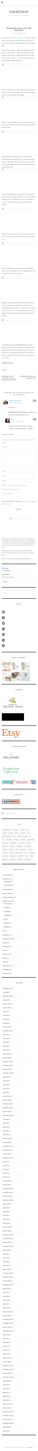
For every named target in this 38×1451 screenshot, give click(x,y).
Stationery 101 (7, 966)
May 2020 (5, 1042)
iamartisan (19, 12)
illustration (30, 839)
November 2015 (7, 1238)
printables (23, 849)
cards (28, 833)
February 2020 (7, 1054)
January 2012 (6, 1408)
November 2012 (7, 1369)
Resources (6, 954)
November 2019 (7, 1065)
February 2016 (7, 1227)
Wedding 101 (6, 969)
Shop (4, 962)
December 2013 (7, 1319)
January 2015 (6, 1269)
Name (4, 471)
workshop (20, 859)
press (16, 849)
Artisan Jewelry (7, 875)
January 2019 (6, 1100)
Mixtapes (5, 942)
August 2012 (6, 1381)
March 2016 (6, 1223)
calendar (22, 833)
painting (12, 846)
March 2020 (6, 1050)
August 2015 (6, 1250)
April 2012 (5, 1396)
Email (4, 476)
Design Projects (7, 901)
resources (5, 852)
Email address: (6, 574)
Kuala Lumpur (21, 842)
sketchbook (31, 852)
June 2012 (5, 1388)
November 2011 (7, 1415)
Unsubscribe (7, 570)
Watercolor (12, 859)
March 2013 (6, 1354)
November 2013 (7, 1323)
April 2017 (5, 1173)
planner (5, 849)
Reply (34, 400)
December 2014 (7, 1273)
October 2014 (6, 1281)
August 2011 (6, 1427)
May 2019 (5, 1088)
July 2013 (5, 1338)
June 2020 (5, 1038)
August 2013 (6, 1335)
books (4, 370)
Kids (5, 919)
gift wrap (9, 839)
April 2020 (5, 1046)
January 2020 (6, 1057)
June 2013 (5, 1342)
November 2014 (7, 1277)
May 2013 (5, 1346)
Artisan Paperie (6, 829)
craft (14, 836)
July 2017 (5, 1161)
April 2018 (5, 1131)
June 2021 (5, 1015)
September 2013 (7, 1331)
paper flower (19, 846)
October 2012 (6, 1373)
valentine (5, 859)
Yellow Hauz (27, 859)
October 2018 (6, 1111)
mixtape (29, 842)
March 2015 (6, 1265)
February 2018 (7, 1138)
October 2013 (6, 1327)
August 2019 (6, 1077)
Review (14, 33)
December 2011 (7, 1411)
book (6, 122)
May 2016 (5, 1215)
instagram (5, 842)
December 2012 (7, 1365)
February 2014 (7, 1311)
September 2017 (7, 1158)
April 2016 (5, 1219)
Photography (6, 946)
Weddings (6, 927)
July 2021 (5, 1011)
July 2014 (5, 1292)
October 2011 (6, 1419)
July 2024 (5, 992)
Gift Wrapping (18, 58)
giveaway (16, 839)
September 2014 (7, 1285)
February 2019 (7, 1096)
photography (28, 846)
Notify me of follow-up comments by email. (15, 485)
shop (25, 852)
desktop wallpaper (22, 836)
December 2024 (7, 988)
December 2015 (7, 1235)
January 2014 (6, 1315)
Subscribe (6, 568)
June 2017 (5, 1165)
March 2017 (6, 1177)
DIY (30, 836)
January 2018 (6, 1142)
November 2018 (7, 1108)
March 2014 (6, 1308)
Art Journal (15, 829)
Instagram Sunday (8, 939)
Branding (6, 907)
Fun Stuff (6, 911)
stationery (12, 856)
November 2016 (7, 1192)
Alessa (8, 352)
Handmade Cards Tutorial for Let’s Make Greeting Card (9, 378)
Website (4, 481)
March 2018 (6, 1134)
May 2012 (5, 1392)
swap (26, 856)
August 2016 (6, 1204)
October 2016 (6, 1196)
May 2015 (5, 1261)
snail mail (5, 856)
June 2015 (5, 1258)
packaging (5, 846)
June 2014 (5, 1296)
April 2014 (5, 1304)
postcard (11, 849)
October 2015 (6, 1242)
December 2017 (7, 1146)
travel (31, 856)
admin (13, 419)
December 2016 (7, 1188)
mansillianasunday (15, 400)
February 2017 (7, 1181)
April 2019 (5, 1092)
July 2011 (5, 1431)
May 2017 (5, 1169)
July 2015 (5, 1254)
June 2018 (5, 1123)
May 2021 (5, 1019)
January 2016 (6, 1231)
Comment (5, 447)
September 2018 (7, 1115)
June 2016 (5, 1211)
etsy (4, 839)
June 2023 (5, 1000)
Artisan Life (6, 879)
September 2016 (7, 1200)
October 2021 (6, 1008)
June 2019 (5, 1084)
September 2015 (7, 1246)
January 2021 (6, 1027)
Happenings (7, 881)
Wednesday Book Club (17, 38)
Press (4, 950)
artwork (23, 829)
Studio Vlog (20, 856)
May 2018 (5, 1127)
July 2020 (5, 1034)
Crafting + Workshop (8, 897)
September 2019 (7, 1073)
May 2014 (5, 1300)
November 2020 (7, 1031)
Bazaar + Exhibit (7, 893)
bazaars (5, 833)
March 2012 (6, 1400)
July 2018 (5, 1119)
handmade (22, 839)
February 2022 (7, 1004)
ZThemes (30, 1447)
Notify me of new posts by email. (12, 489)
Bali (28, 829)
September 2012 (7, 1377)
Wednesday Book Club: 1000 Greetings (28, 377)
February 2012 (7, 1404)
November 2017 (7, 1150)
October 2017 (6, 1154)
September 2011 (7, 1423)
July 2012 (5, 1385)
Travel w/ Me (7, 885)
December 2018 (7, 1104)
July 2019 (5, 1081)
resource (30, 849)
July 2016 (5, 1208)
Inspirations (6, 935)
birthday (11, 833)
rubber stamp (18, 852)
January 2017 (6, 1184)
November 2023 (7, 996)
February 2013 (7, 1358)
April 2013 (5, 1350)
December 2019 (7, 1061)
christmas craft (7, 836)
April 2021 (5, 1023)
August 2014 (6, 1288)
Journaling (12, 842)
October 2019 (6, 1069)
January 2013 (6, 1362)
